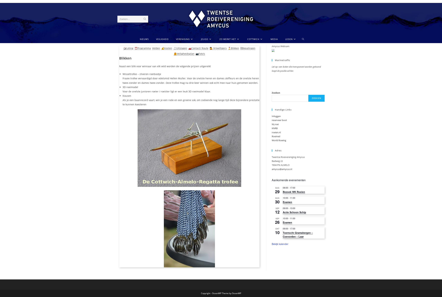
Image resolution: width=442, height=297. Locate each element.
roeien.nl (276, 132)
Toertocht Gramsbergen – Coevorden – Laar (298, 234)
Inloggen (276, 116)
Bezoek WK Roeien (294, 192)
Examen (287, 202)
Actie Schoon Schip (294, 212)
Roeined (276, 136)
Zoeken (276, 92)
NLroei (275, 124)
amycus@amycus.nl (282, 169)
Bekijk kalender (280, 244)
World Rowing (279, 140)
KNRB (275, 128)
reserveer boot (279, 120)
